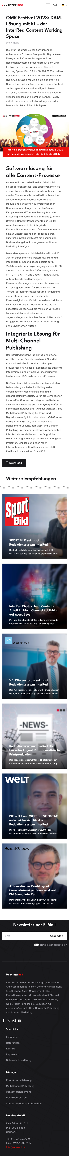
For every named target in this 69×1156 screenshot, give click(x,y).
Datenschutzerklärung (18, 1060)
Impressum (12, 1054)
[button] (64, 5)
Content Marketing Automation (24, 1103)
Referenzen (13, 1042)
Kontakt (10, 1048)
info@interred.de (16, 1147)
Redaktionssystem (16, 1097)
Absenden (56, 935)
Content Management (18, 1091)
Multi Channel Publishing (20, 1086)
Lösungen (11, 1037)
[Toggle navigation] (47, 5)
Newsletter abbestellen (53, 944)
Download (15, 462)
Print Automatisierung (19, 1080)
